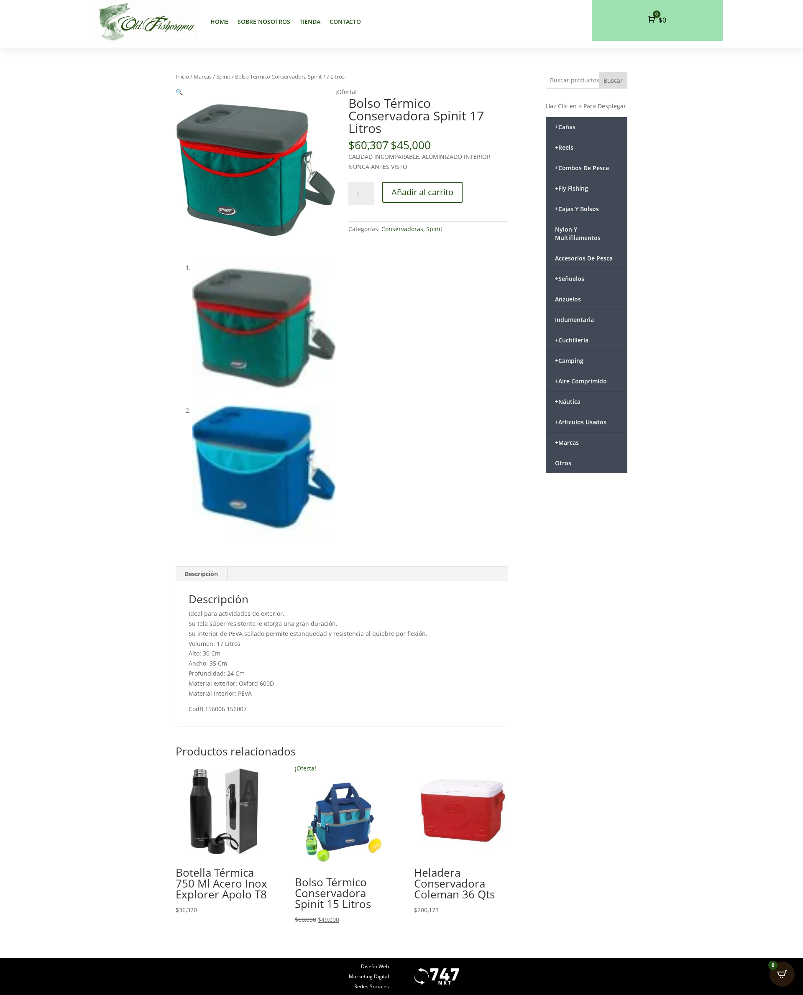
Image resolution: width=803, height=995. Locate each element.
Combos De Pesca (582, 168)
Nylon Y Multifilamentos (578, 233)
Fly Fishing (571, 188)
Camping (569, 361)
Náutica (568, 402)
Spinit (223, 76)
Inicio (182, 76)
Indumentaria (574, 320)
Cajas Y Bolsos (577, 209)
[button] (179, 92)
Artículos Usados (580, 422)
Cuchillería (571, 340)
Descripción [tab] (201, 574)
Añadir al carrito (422, 192)
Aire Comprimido (581, 381)
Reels (564, 147)
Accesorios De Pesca (584, 258)
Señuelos (569, 279)
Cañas (565, 127)
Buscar (613, 80)
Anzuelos (568, 299)
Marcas (203, 76)
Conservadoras (402, 229)
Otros (563, 463)
